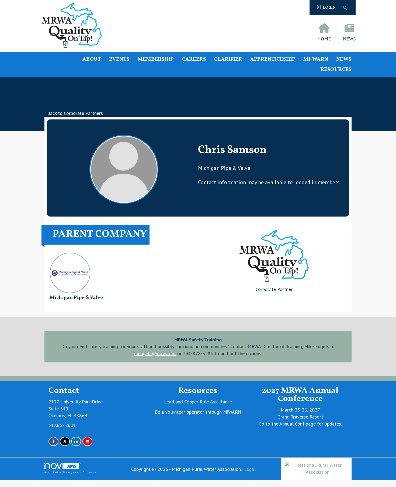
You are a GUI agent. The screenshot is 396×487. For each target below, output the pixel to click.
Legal (250, 469)
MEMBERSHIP (156, 59)
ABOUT (91, 59)
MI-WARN (315, 59)
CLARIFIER (228, 59)
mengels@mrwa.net (155, 353)
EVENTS (119, 59)
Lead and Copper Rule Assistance (198, 402)
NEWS (344, 59)
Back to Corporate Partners (75, 113)
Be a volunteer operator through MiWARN (198, 412)
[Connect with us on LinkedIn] (76, 441)
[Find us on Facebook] (53, 441)
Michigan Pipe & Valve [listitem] (76, 297)
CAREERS (194, 59)
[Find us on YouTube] (87, 441)
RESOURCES (336, 69)
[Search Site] (345, 7)
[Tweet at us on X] (65, 441)
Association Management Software (70, 472)
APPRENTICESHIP (272, 59)
